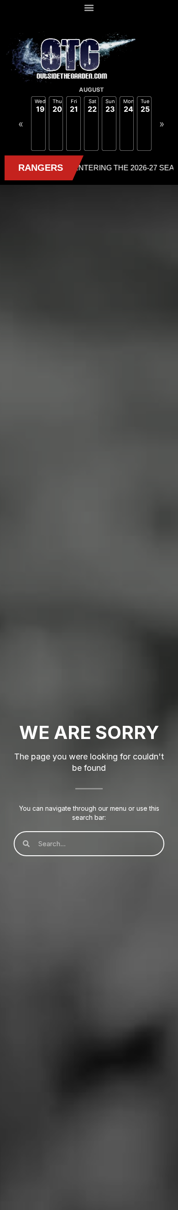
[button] (89, 7)
